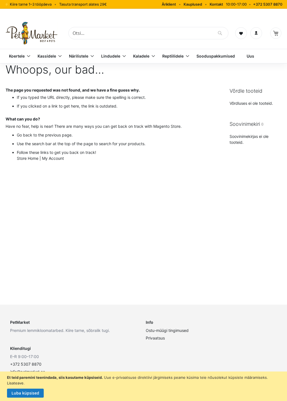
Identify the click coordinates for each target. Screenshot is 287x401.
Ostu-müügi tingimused (167, 330)
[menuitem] (17, 56)
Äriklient (169, 4)
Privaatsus (155, 338)
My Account (53, 158)
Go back (24, 135)
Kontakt (216, 4)
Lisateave (15, 383)
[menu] (143, 56)
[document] (144, 386)
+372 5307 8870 (268, 4)
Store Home (27, 158)
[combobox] (148, 33)
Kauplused (193, 4)
